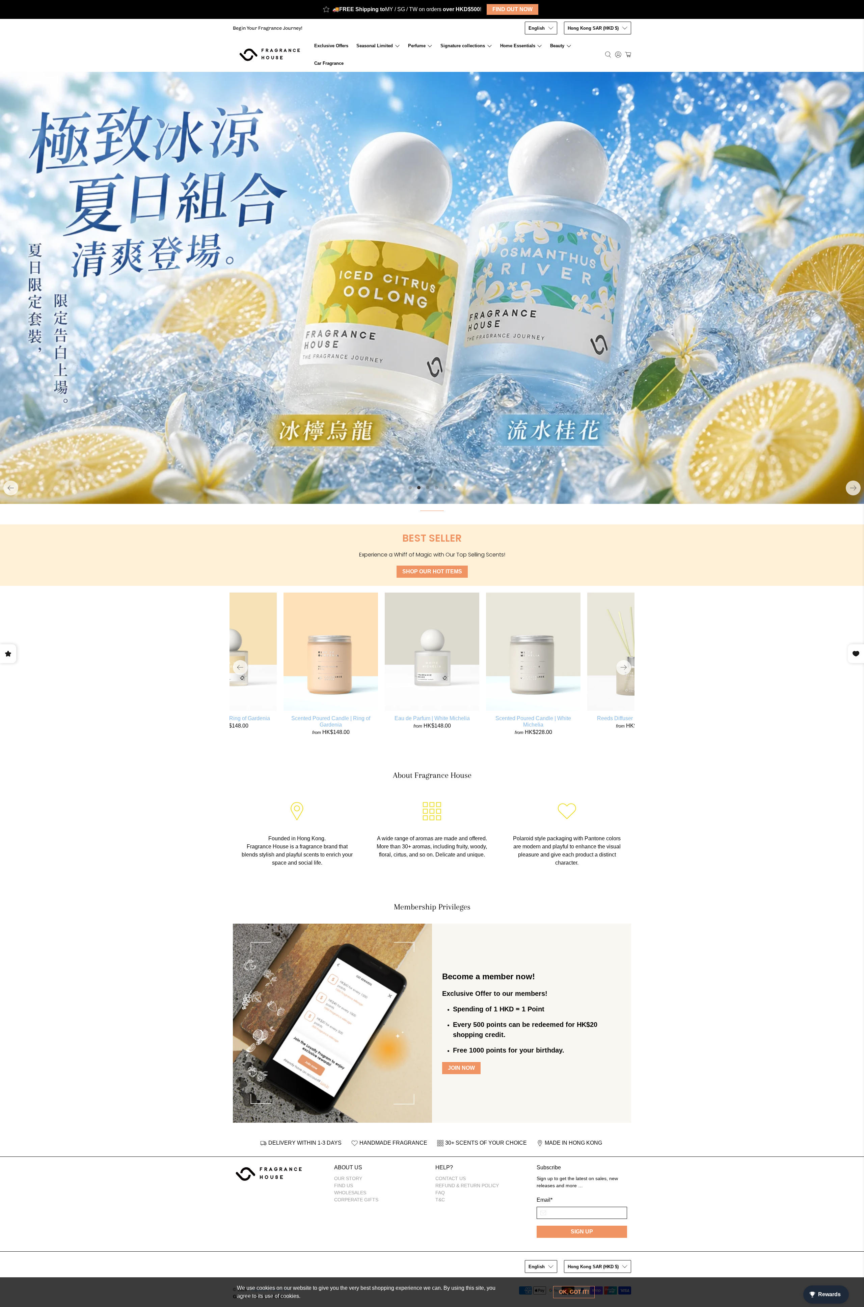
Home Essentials (517, 45)
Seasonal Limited (374, 45)
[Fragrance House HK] (271, 54)
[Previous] (10, 343)
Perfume (417, 45)
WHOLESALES (350, 1048)
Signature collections (462, 45)
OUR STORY (348, 1034)
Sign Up (582, 1087)
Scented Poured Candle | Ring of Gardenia (330, 577)
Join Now (461, 924)
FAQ (440, 1048)
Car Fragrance (329, 63)
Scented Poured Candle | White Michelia (533, 577)
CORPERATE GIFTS (356, 1055)
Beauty (557, 45)
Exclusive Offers (331, 45)
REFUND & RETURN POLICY (467, 1041)
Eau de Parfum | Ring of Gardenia (229, 574)
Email (544, 1056)
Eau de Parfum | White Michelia (432, 574)
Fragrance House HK (268, 1145)
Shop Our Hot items (432, 427)
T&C (440, 1055)
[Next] (853, 343)
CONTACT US (450, 1034)
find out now (512, 9)
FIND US (343, 1041)
